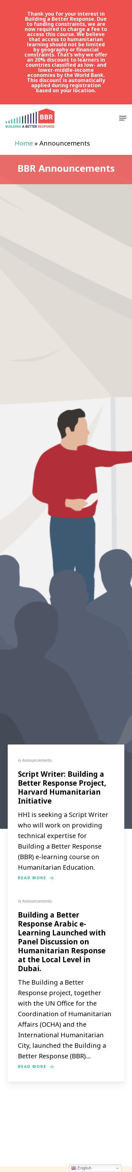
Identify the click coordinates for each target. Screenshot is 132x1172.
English (83, 1168)
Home (24, 143)
